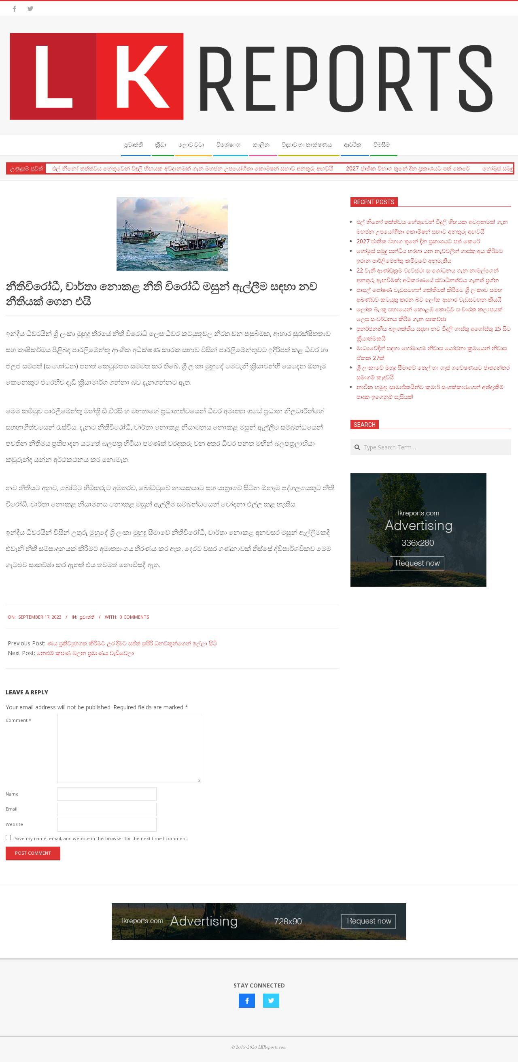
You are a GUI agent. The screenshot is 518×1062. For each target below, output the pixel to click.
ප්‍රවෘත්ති (87, 617)
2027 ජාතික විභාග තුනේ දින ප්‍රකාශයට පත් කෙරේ (407, 168)
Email (11, 809)
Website (14, 824)
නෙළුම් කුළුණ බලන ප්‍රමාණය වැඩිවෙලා (85, 653)
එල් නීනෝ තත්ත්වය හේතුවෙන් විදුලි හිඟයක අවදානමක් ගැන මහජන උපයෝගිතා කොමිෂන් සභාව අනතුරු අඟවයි (192, 168)
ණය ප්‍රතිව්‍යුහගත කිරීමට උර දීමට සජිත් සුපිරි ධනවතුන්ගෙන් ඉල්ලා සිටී (132, 643)
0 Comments (134, 617)
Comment (18, 720)
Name (12, 794)
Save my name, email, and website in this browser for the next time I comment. (101, 838)
